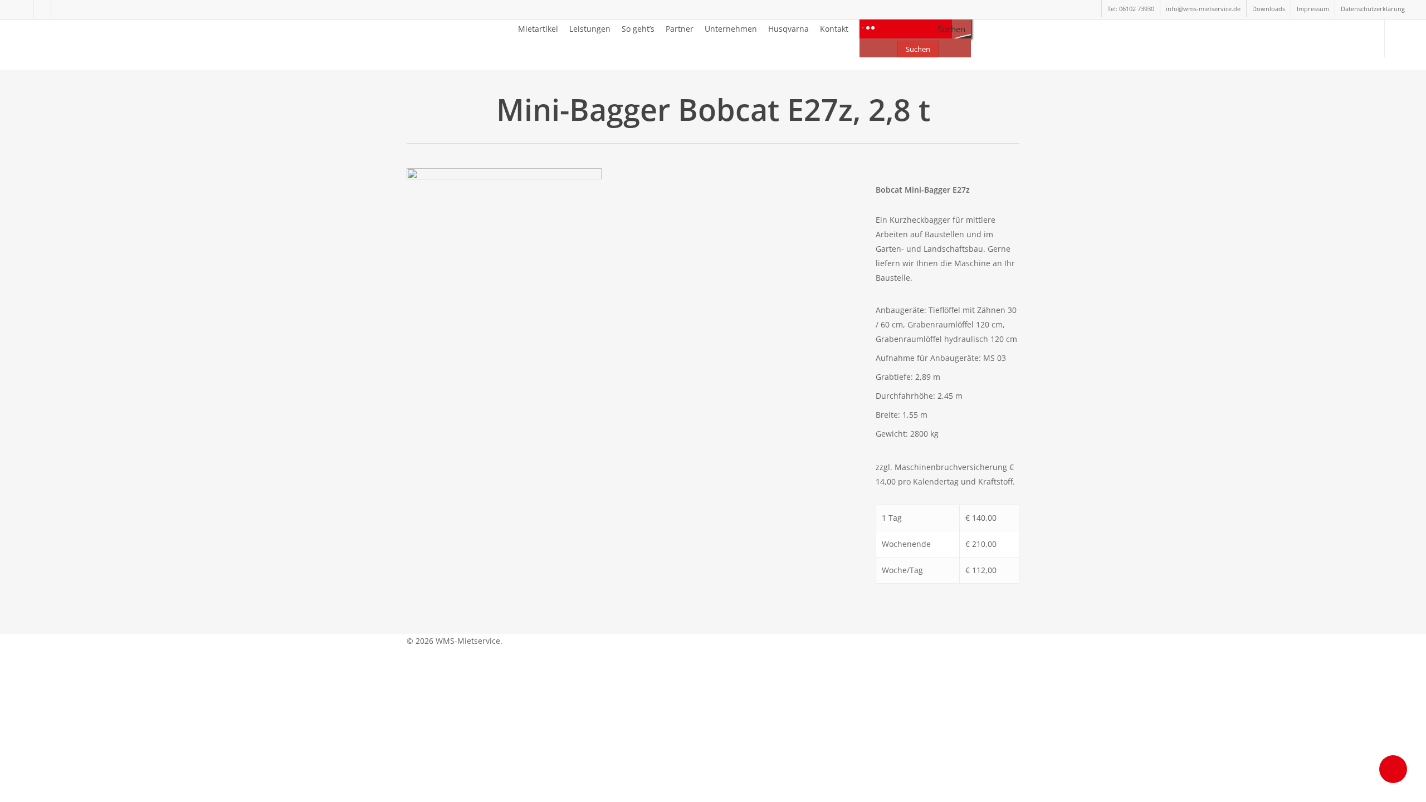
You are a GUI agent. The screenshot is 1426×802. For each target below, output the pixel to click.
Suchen (918, 49)
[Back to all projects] (413, 111)
